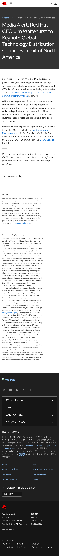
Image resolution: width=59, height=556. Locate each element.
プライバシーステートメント (12, 544)
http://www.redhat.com (21, 223)
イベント (5, 517)
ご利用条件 (35, 544)
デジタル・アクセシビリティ (41, 547)
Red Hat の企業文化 (10, 469)
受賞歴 (22, 454)
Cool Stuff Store (37, 524)
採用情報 (34, 479)
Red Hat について (9, 464)
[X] (23, 390)
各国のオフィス (37, 517)
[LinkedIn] (3, 390)
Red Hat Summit (8, 529)
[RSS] (20, 176)
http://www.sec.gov (9, 313)
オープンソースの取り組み (41, 469)
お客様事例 (7, 474)
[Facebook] (17, 390)
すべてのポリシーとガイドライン (14, 547)
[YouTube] (10, 390)
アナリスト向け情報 (10, 479)
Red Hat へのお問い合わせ (12, 521)
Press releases (8, 17)
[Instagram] (30, 390)
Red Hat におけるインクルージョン (14, 525)
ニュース (34, 464)
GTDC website (47, 139)
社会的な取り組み (38, 474)
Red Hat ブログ (37, 521)
